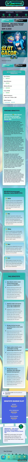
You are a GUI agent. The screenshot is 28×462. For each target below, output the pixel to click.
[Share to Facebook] (8, 454)
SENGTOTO (6, 121)
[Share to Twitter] (5, 454)
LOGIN (7, 20)
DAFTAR (21, 20)
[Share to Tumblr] (23, 454)
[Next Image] (26, 44)
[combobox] (12, 8)
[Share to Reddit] (19, 454)
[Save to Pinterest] (16, 454)
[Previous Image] (2, 44)
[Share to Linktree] (12, 454)
